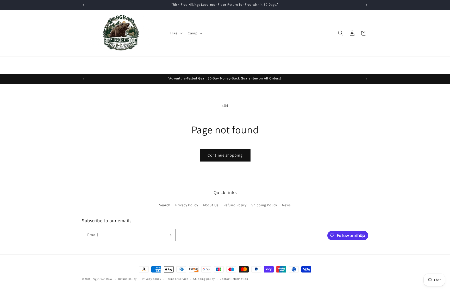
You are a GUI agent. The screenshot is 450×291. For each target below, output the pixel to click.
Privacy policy (151, 279)
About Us (210, 205)
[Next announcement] (366, 5)
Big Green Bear (102, 279)
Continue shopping (225, 155)
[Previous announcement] (83, 5)
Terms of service (177, 279)
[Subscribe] (169, 235)
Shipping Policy (264, 205)
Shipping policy (204, 279)
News (286, 205)
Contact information (234, 279)
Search (165, 205)
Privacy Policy (186, 205)
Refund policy (127, 279)
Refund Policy (235, 205)
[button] (176, 33)
